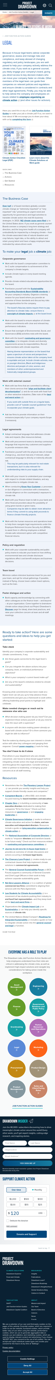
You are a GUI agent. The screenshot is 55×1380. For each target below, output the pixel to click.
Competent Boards (13, 795)
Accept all (27, 1372)
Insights (34, 1273)
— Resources (8, 185)
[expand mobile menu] (5, 4)
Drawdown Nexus (13, 1280)
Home (5, 12)
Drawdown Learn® (38, 1280)
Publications (35, 1277)
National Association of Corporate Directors (29, 835)
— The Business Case (12, 173)
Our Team (34, 1306)
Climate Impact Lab (30, 906)
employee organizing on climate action (24, 98)
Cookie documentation (11, 1351)
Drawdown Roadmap (39, 1283)
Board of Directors (38, 1309)
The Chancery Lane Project (17, 859)
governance (22, 811)
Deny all (27, 1365)
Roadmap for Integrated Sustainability (28, 918)
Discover (9, 609)
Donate (48, 13)
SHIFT (8, 1303)
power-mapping (26, 746)
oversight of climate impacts (20, 313)
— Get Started (9, 181)
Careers (34, 1313)
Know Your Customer (31, 486)
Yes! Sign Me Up (27, 1163)
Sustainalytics (11, 909)
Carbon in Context (38, 1293)
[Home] (27, 5)
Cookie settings (27, 1358)
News (33, 1316)
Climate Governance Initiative (18, 819)
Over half (7, 205)
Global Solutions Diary (39, 1290)
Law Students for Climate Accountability (23, 893)
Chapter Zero (11, 803)
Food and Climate (13, 1277)
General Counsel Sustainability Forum (26, 869)
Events (33, 1319)
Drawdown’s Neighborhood (41, 1286)
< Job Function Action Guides (17, 36)
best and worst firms (20, 902)
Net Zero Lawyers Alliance (17, 882)
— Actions (7, 177)
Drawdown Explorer (13, 1273)
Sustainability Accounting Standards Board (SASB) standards (26, 290)
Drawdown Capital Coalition (16, 1309)
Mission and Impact (38, 1303)
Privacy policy (8, 1347)
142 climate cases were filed (33, 220)
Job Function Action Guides (18, 12)
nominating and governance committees (25, 844)
